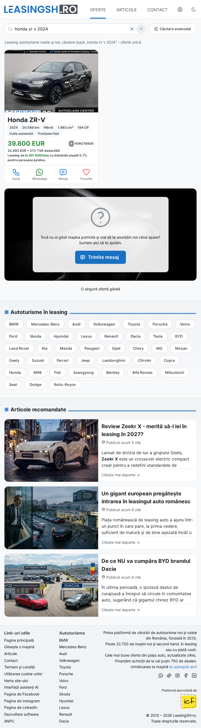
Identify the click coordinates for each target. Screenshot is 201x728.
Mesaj (63, 179)
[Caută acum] (140, 28)
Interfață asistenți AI (21, 687)
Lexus (64, 707)
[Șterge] (131, 29)
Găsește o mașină (19, 647)
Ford (63, 687)
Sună (16, 179)
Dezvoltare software (21, 714)
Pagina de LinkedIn (20, 707)
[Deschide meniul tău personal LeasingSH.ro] (180, 9)
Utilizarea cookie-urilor (23, 674)
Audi (63, 653)
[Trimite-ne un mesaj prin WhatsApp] (160, 676)
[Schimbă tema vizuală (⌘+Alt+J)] (193, 9)
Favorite (86, 179)
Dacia (64, 721)
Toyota (65, 667)
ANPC (9, 721)
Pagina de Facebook (22, 694)
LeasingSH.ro (184, 715)
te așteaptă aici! (183, 666)
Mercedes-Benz (72, 647)
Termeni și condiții (19, 667)
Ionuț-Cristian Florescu (188, 701)
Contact (11, 660)
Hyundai (66, 701)
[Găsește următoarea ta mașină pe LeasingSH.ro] (40, 9)
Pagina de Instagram (22, 701)
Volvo (63, 680)
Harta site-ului (16, 680)
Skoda (64, 694)
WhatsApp (39, 179)
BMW (63, 640)
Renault (65, 714)
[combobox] (75, 28)
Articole (10, 653)
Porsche (66, 674)
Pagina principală (19, 640)
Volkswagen (69, 660)
